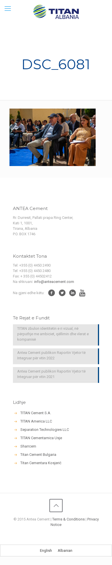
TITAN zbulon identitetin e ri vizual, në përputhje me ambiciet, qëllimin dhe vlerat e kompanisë (53, 334)
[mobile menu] (8, 9)
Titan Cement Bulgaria (38, 454)
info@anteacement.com (54, 281)
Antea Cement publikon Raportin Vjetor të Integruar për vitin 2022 (51, 355)
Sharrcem (28, 446)
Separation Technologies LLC (44, 429)
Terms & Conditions (68, 519)
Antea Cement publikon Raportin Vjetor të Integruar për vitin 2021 (51, 374)
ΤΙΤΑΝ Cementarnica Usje (41, 438)
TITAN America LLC (36, 421)
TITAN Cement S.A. (35, 413)
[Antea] (56, 11)
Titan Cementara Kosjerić (40, 463)
